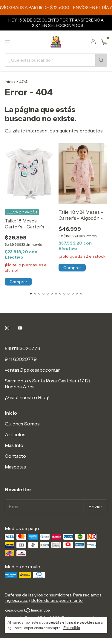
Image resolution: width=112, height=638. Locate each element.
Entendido (71, 628)
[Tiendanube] (28, 611)
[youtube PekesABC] (20, 328)
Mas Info (14, 445)
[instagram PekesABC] (7, 328)
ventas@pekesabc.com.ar (32, 370)
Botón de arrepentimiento (57, 600)
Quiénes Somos (22, 424)
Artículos (15, 434)
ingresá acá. (16, 600)
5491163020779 (22, 348)
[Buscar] (101, 60)
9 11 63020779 (21, 359)
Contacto (15, 456)
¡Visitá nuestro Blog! (27, 397)
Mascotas (15, 467)
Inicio (10, 81)
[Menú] (7, 42)
